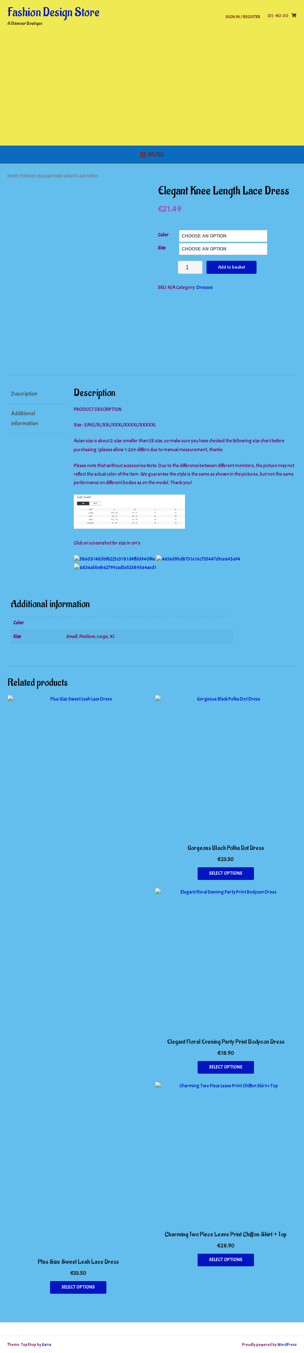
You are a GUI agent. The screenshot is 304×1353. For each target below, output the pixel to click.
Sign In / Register (242, 16)
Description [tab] (24, 394)
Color (163, 235)
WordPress (287, 1344)
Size (162, 248)
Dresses (28, 176)
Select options (78, 1287)
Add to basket (231, 267)
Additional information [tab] (24, 418)
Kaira (46, 1344)
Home (12, 176)
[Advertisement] (152, 90)
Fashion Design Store (53, 12)
